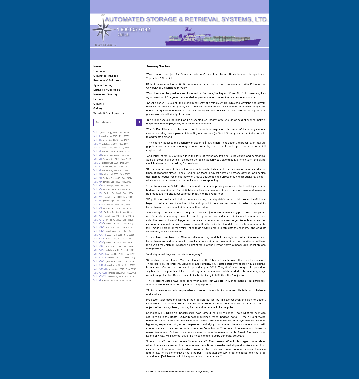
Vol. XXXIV (99, 257)
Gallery (97, 108)
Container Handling (105, 75)
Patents (98, 99)
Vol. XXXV (99, 261)
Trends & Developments (108, 113)
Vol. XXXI (98, 246)
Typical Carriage (103, 85)
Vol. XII (97, 173)
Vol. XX (97, 204)
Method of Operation (106, 89)
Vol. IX (97, 162)
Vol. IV (97, 143)
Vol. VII (97, 155)
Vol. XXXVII (100, 268)
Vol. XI (97, 170)
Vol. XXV (98, 223)
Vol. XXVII (99, 230)
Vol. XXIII (98, 215)
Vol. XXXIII (99, 253)
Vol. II (96, 136)
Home (97, 66)
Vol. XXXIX (99, 276)
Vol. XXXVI (99, 265)
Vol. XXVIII (99, 234)
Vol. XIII (97, 177)
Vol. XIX (98, 200)
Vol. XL (97, 280)
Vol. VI (97, 151)
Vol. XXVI (98, 227)
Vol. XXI (98, 208)
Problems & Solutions (107, 80)
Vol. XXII (98, 211)
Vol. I (96, 132)
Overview (99, 71)
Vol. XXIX (98, 238)
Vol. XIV (98, 181)
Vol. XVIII (98, 196)
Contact (98, 103)
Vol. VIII (97, 158)
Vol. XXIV (98, 219)
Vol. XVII (98, 193)
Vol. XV (97, 185)
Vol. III (97, 139)
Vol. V (96, 147)
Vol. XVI (98, 189)
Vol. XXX (98, 242)
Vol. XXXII (99, 249)
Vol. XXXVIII (100, 272)
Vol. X (96, 166)
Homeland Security (105, 94)
